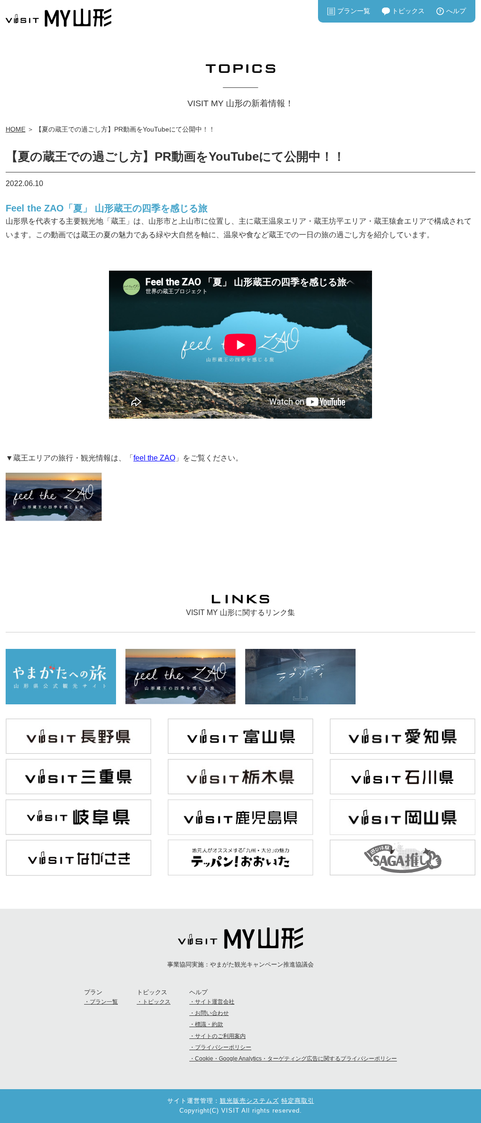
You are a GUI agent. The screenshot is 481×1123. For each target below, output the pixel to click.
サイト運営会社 (214, 1001)
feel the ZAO (154, 458)
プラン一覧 (353, 11)
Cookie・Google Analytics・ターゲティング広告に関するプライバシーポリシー (296, 1058)
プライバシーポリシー (223, 1047)
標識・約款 (209, 1024)
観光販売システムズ (249, 1100)
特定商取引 (297, 1100)
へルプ (456, 11)
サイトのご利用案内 (220, 1036)
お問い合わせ (212, 1013)
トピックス (408, 11)
